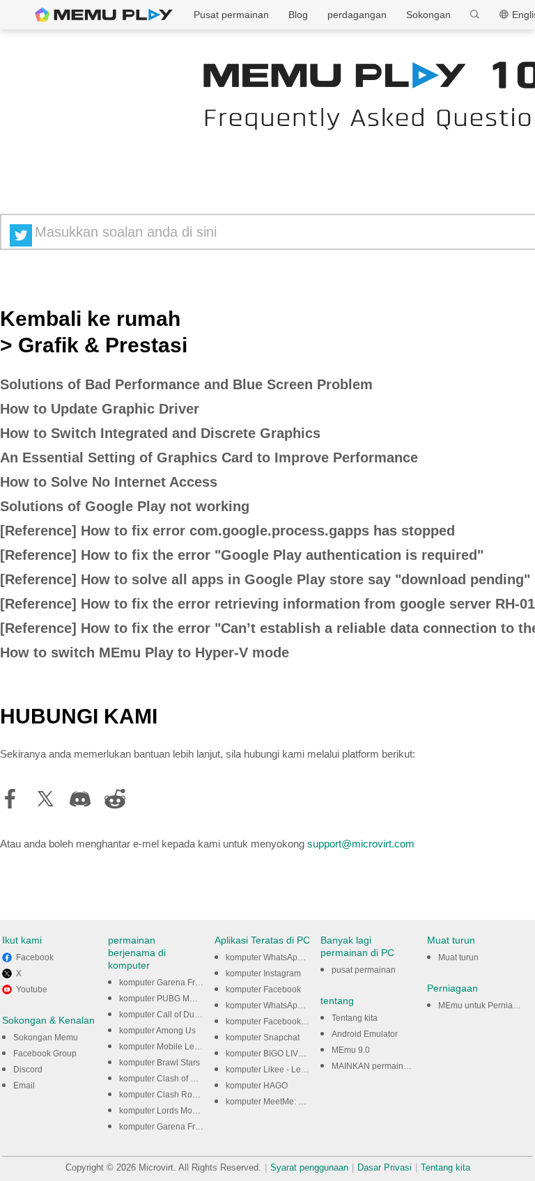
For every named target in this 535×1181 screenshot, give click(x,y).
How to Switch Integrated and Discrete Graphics (160, 433)
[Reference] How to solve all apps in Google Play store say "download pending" (265, 579)
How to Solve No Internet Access (108, 482)
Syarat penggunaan (309, 1167)
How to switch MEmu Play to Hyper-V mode (144, 652)
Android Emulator (365, 1034)
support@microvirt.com (360, 844)
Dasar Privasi (384, 1167)
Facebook (35, 957)
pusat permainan (364, 970)
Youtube (31, 989)
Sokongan (428, 14)
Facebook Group (45, 1053)
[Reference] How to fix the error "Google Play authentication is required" (241, 555)
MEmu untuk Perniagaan (485, 1005)
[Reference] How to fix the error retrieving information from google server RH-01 (267, 603)
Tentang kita (355, 1018)
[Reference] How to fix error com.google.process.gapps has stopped (227, 530)
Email (24, 1085)
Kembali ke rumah (90, 318)
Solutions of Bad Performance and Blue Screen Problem (186, 384)
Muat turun (458, 957)
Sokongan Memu (45, 1037)
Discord (27, 1069)
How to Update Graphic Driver (99, 408)
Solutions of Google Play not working (124, 506)
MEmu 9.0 (351, 1050)
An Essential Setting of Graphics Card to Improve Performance (209, 457)
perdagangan (357, 14)
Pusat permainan (231, 14)
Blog (298, 14)
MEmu (104, 15)
